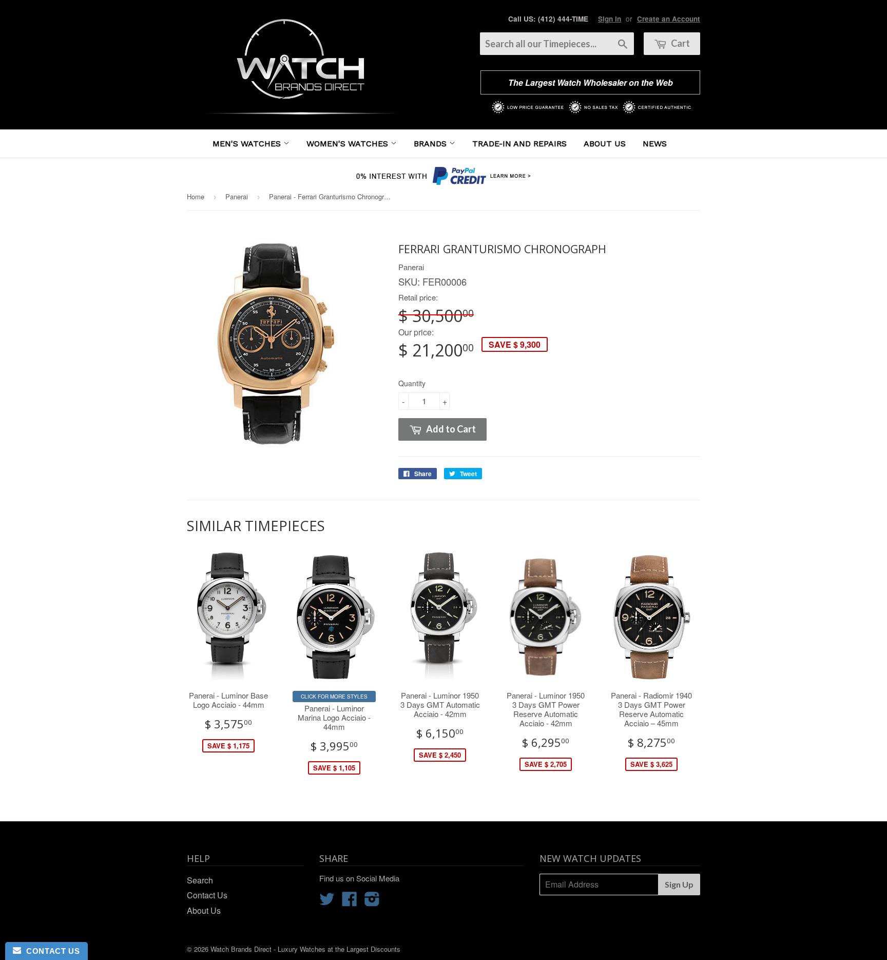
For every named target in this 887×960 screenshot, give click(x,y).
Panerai (236, 196)
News (655, 143)
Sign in (609, 19)
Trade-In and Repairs (519, 143)
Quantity (412, 383)
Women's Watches (348, 143)
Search (200, 880)
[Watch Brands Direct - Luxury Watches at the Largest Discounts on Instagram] (372, 902)
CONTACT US (50, 951)
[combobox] (557, 43)
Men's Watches (248, 143)
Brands (431, 143)
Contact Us (207, 895)
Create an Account (668, 19)
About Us (605, 143)
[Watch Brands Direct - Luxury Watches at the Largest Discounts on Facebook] (349, 902)
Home (195, 196)
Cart (679, 43)
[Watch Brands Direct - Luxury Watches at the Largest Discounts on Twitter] (327, 902)
